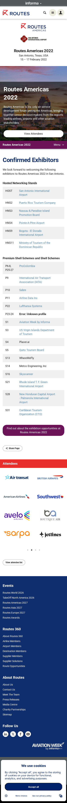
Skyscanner (26, 374)
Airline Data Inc (28, 298)
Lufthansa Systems (30, 306)
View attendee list (14, 562)
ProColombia (27, 266)
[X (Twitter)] (13, 734)
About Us (8, 684)
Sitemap (7, 714)
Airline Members (11, 641)
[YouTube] (28, 734)
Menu (57, 144)
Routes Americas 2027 (15, 602)
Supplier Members (13, 656)
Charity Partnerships (14, 709)
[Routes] (16, 12)
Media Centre (10, 704)
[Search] (44, 12)
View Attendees (33, 133)
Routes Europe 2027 (14, 612)
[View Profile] (17, 477)
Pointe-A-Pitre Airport (31, 223)
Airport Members (12, 646)
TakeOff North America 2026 (18, 597)
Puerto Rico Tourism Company (37, 202)
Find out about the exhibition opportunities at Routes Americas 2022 (33, 430)
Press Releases (11, 699)
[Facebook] (20, 734)
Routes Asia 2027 (12, 607)
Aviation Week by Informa (34, 322)
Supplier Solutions (13, 661)
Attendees (10, 463)
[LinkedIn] (5, 734)
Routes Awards (11, 617)
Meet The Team (11, 694)
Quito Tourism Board (31, 350)
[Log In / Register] (60, 12)
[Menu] (52, 12)
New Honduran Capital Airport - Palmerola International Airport (37, 398)
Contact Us (9, 689)
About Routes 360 (13, 636)
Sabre (22, 290)
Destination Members (14, 651)
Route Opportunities (14, 666)
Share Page (14, 448)
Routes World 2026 (13, 592)
